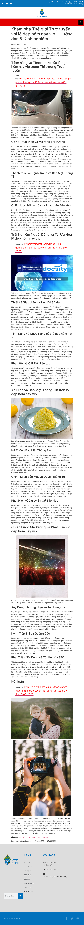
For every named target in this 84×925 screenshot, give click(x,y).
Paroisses (28, 887)
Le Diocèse (28, 867)
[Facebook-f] (3, 3)
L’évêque (27, 871)
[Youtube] (11, 3)
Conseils (27, 875)
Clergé (27, 879)
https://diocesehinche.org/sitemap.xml (34, 837)
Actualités (28, 891)
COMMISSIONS (29, 883)
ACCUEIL (27, 862)
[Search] (20, 896)
